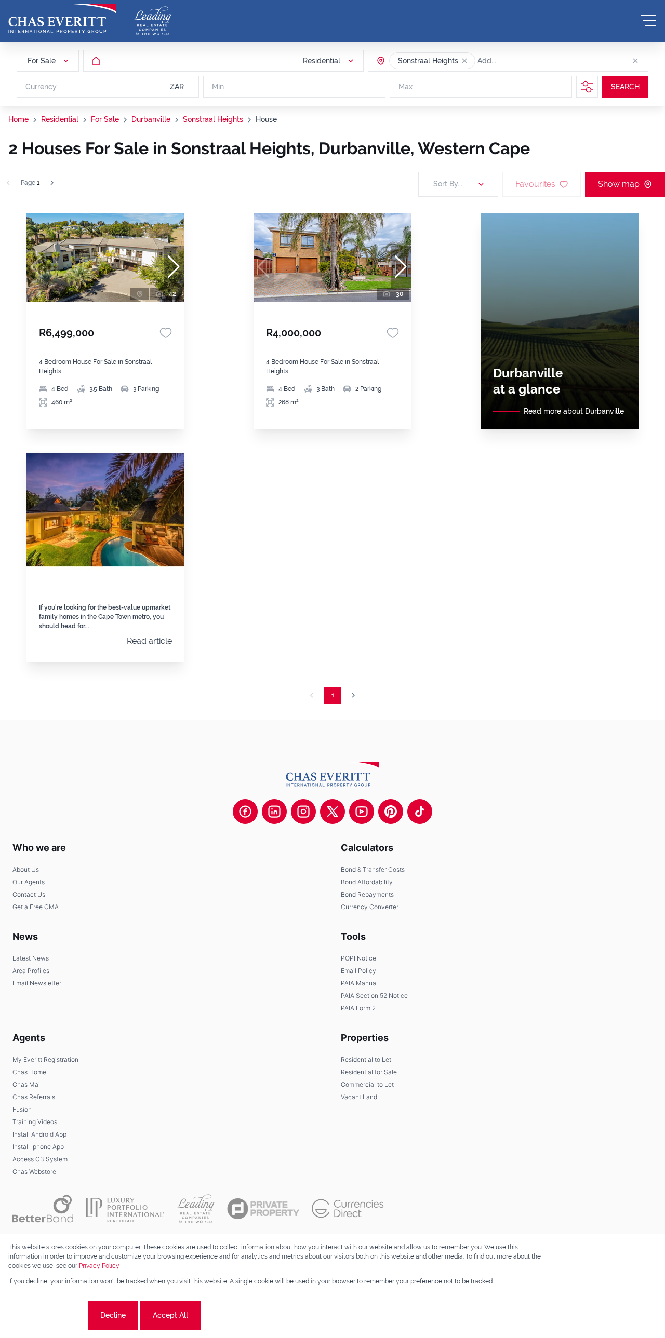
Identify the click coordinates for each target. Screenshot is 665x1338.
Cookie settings (47, 1315)
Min (218, 87)
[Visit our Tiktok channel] (419, 811)
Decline (113, 1315)
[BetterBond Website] (42, 1209)
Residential (59, 119)
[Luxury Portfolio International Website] (125, 1208)
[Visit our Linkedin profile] (274, 811)
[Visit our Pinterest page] (390, 811)
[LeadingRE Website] (196, 1208)
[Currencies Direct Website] (348, 1208)
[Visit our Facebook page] (245, 811)
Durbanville (150, 119)
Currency (41, 87)
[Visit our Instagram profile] (303, 811)
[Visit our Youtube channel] (361, 811)
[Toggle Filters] (587, 87)
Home (18, 119)
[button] (464, 61)
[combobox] (517, 61)
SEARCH (625, 87)
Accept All (170, 1315)
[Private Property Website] (263, 1208)
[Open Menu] (648, 20)
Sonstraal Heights (213, 119)
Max (405, 87)
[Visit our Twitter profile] (332, 811)
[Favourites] (165, 333)
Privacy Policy (99, 1265)
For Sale (105, 119)
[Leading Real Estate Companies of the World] (152, 20)
